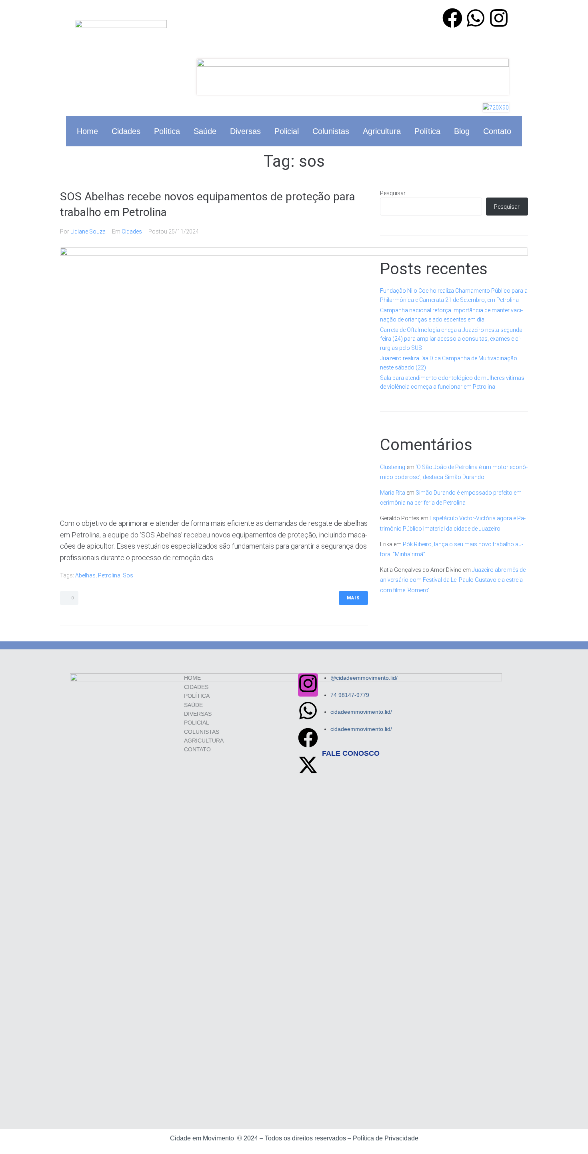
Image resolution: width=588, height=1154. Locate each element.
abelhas (85, 575)
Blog (462, 131)
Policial (286, 131)
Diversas (245, 131)
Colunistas (330, 131)
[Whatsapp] (476, 19)
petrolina (109, 575)
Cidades (126, 131)
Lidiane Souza (88, 231)
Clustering (392, 467)
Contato (497, 131)
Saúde (205, 131)
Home (87, 131)
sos (128, 575)
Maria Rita (392, 492)
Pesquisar (393, 193)
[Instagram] (499, 19)
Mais (353, 598)
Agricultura (382, 131)
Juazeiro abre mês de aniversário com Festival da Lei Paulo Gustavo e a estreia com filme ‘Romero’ (453, 580)
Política (167, 131)
